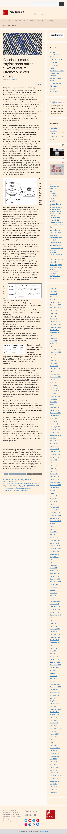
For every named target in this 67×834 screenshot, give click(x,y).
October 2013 (54, 584)
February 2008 (55, 726)
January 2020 (54, 410)
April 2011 (53, 654)
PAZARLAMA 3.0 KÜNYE (9, 26)
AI (50, 184)
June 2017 (53, 465)
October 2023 (54, 330)
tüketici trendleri (54, 271)
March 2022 (54, 366)
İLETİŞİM (51, 21)
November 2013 (55, 582)
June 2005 (53, 786)
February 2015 (55, 540)
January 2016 (54, 510)
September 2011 (55, 642)
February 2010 (55, 684)
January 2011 (54, 659)
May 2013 (53, 595)
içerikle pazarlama (56, 222)
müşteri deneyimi (55, 242)
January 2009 (54, 703)
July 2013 (53, 590)
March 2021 (54, 388)
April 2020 (53, 402)
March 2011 (54, 656)
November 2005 (55, 775)
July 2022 (53, 355)
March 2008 (54, 723)
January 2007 (54, 750)
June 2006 (53, 762)
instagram (53, 215)
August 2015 (54, 523)
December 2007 (55, 728)
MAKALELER (27, 480)
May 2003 (53, 792)
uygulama (53, 273)
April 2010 (53, 678)
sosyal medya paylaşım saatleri (26, 485)
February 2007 (55, 748)
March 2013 (54, 598)
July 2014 (53, 559)
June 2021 (53, 380)
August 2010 (54, 670)
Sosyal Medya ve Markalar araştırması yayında (18, 488)
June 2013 (53, 593)
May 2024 (53, 313)
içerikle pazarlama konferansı (56, 224)
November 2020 (55, 396)
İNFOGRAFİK (54, 136)
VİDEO (52, 139)
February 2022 (55, 368)
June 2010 (53, 676)
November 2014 (55, 548)
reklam (52, 254)
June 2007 (53, 739)
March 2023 (54, 344)
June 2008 (53, 717)
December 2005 (55, 773)
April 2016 (53, 501)
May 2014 (53, 565)
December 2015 (55, 512)
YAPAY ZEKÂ (54, 91)
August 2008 (54, 714)
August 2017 (54, 460)
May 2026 (53, 288)
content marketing (54, 194)
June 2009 (53, 698)
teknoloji (53, 265)
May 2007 (53, 742)
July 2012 (53, 618)
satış (57, 254)
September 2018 (55, 435)
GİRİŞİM (52, 57)
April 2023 (53, 341)
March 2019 (54, 424)
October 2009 (54, 690)
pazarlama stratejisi (53, 251)
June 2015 (53, 529)
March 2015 (54, 537)
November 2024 (55, 308)
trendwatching (53, 267)
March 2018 (54, 446)
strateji (53, 262)
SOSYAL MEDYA (11, 481)
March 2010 (54, 681)
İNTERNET (53, 62)
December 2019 (55, 413)
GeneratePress (43, 831)
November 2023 (55, 327)
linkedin (51, 235)
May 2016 (53, 499)
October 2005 (54, 778)
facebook (59, 207)
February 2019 (55, 427)
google (58, 209)
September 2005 (55, 781)
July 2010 (53, 673)
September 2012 (55, 615)
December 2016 (55, 482)
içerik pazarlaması (56, 232)
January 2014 (54, 576)
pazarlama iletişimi (56, 248)
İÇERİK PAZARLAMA (10, 480)
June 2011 (53, 648)
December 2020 (55, 393)
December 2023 (55, 324)
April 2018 (53, 443)
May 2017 (53, 468)
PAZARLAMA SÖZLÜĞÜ (37, 21)
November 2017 (55, 454)
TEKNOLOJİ (54, 86)
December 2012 (55, 607)
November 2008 (55, 709)
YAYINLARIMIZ (6, 21)
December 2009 (55, 687)
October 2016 (54, 487)
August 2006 (54, 756)
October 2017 (54, 457)
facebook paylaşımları (26, 483)
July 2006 (53, 759)
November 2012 (55, 609)
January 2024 (54, 321)
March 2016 (54, 504)
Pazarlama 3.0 (17, 12)
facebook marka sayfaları (12, 483)
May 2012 (53, 623)
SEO (60, 254)
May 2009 (53, 701)
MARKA (52, 68)
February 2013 (55, 601)
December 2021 (55, 374)
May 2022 (53, 360)
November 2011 (55, 637)
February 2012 (55, 629)
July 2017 (53, 463)
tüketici (52, 269)
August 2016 (54, 490)
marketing (54, 237)
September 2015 (55, 521)
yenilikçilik (54, 278)
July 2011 (53, 645)
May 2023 (53, 338)
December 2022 (55, 349)
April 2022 (53, 363)
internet (53, 220)
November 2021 (55, 377)
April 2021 (53, 385)
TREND (52, 89)
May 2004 (53, 789)
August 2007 (54, 734)
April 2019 (53, 421)
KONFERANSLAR (20, 21)
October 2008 (54, 712)
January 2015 (54, 543)
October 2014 (54, 551)
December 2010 (55, 662)
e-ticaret (52, 207)
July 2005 (53, 784)
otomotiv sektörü (12, 485)
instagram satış (55, 217)
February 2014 (55, 573)
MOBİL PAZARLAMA (57, 71)
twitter (59, 267)
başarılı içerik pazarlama (54, 188)
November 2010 (55, 665)
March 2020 (54, 404)
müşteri (53, 240)
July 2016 (53, 493)
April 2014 (53, 568)
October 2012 (54, 612)
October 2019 (54, 416)
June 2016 (53, 496)
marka (57, 235)
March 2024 (54, 319)
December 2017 (55, 451)
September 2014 (55, 554)
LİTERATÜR (20, 480)
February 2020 (55, 407)
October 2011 (54, 640)
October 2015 (54, 518)
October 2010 (54, 667)
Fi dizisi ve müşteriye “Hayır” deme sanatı (16, 490)
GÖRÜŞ (52, 133)
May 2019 (53, 418)
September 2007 (55, 731)
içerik (59, 220)
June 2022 (53, 357)
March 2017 (54, 474)
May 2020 (53, 399)
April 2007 (53, 745)
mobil (60, 237)
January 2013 (54, 604)
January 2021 (54, 391)
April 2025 (53, 299)
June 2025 (53, 294)
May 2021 (53, 382)
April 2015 (53, 535)
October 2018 (54, 432)
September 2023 (55, 332)
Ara (34, 1)
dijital (52, 198)
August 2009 (54, 695)
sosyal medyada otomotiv (21, 487)
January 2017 (54, 479)
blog (51, 191)
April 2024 (53, 316)
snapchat (52, 256)
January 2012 (54, 631)
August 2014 (54, 557)
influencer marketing (55, 211)
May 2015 (53, 532)
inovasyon (58, 213)
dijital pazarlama (55, 203)
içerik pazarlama (55, 228)
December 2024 (55, 305)
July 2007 (53, 737)
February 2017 (55, 476)
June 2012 (53, 620)
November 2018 (55, 429)
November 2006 (55, 753)
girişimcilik (53, 209)
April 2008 (53, 720)
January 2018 (54, 449)
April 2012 (53, 626)
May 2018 (53, 440)
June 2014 (53, 562)
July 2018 (53, 438)
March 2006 (54, 767)
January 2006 (54, 770)
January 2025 (54, 302)
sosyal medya (56, 259)
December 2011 (55, 634)
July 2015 (53, 526)
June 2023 (53, 335)
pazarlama (56, 245)
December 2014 (55, 546)
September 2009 (55, 692)
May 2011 (53, 651)
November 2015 (55, 515)
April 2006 (53, 764)
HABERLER (53, 131)
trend (60, 265)
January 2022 (54, 371)
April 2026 (53, 291)
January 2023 (54, 346)
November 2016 (55, 485)
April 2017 (53, 471)
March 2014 (54, 571)
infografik (52, 213)
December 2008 (55, 706)
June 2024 (53, 310)
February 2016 (55, 507)
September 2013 (55, 587)
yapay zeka (55, 276)
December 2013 (55, 579)
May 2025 (53, 296)
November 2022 (55, 352)
